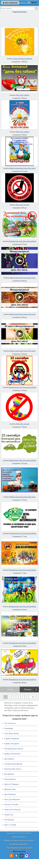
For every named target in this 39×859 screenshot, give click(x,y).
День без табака (22, 95)
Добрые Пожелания (12, 754)
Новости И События (12, 809)
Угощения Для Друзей (13, 764)
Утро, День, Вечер (11, 733)
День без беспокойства (22, 59)
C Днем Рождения (11, 738)
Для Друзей (9, 774)
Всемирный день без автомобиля (22, 241)
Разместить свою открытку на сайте (19, 840)
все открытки (10, 3)
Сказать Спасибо (11, 804)
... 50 (32, 697)
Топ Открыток (10, 723)
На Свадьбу (9, 820)
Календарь (8, 728)
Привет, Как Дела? (11, 744)
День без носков (22, 205)
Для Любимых (10, 794)
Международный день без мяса (22, 168)
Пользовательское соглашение (19, 848)
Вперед (27, 689)
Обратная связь (18, 837)
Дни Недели (9, 759)
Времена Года (10, 789)
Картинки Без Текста (12, 769)
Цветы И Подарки (11, 784)
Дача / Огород (10, 825)
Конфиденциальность (19, 844)
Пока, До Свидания (12, 799)
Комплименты (10, 779)
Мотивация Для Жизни (13, 749)
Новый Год (8, 815)
